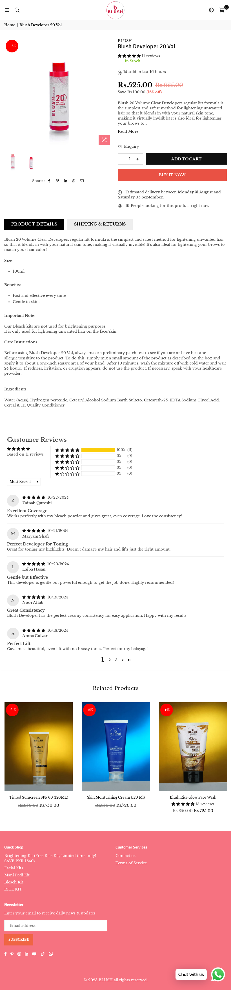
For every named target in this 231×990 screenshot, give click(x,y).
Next (109, 93)
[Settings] (211, 10)
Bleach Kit (13, 882)
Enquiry (131, 146)
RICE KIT (13, 889)
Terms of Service (131, 863)
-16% (12, 46)
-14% (166, 710)
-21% (12, 710)
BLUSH (125, 40)
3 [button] (116, 660)
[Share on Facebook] (49, 181)
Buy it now (172, 175)
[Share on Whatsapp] (74, 181)
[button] (130, 56)
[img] (34, 497)
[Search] (17, 10)
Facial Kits (13, 868)
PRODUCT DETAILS (34, 224)
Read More (128, 131)
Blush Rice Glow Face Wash (193, 797)
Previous (9, 93)
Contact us (125, 855)
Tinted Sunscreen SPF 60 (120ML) (38, 797)
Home (9, 25)
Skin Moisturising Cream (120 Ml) (116, 797)
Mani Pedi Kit (17, 875)
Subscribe (18, 940)
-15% (89, 710)
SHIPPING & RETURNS (100, 224)
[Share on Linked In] (66, 181)
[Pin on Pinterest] (57, 181)
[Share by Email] (82, 181)
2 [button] (109, 660)
